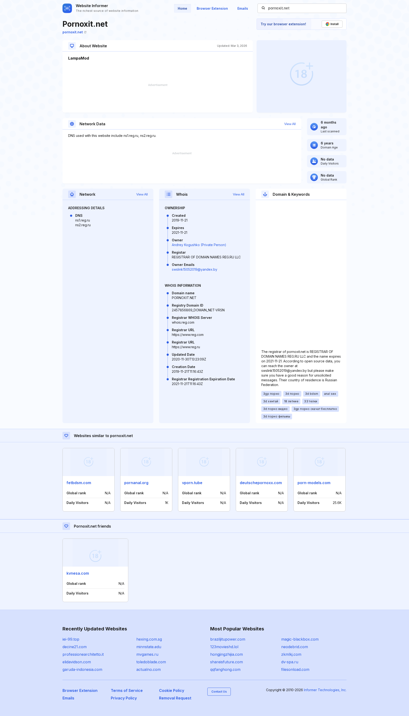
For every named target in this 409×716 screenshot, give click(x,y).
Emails (242, 8)
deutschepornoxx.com (261, 482)
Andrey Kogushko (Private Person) (199, 245)
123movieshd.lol (224, 646)
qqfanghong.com (225, 669)
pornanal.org (136, 482)
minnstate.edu (148, 646)
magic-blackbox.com (300, 639)
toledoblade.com (151, 662)
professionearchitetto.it (83, 654)
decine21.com (74, 646)
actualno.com (148, 669)
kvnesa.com (78, 573)
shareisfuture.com (226, 662)
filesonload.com (295, 669)
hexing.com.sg (149, 639)
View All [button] (290, 124)
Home (182, 8)
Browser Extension (212, 8)
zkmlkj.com (291, 654)
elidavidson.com (76, 662)
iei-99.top (70, 639)
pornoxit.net (72, 32)
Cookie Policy (171, 690)
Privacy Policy (124, 698)
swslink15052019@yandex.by (194, 269)
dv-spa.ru (289, 662)
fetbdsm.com (79, 482)
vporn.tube (192, 482)
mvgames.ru (147, 654)
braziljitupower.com (227, 639)
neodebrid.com (294, 646)
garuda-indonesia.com (82, 669)
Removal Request (175, 698)
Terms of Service (127, 690)
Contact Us (219, 691)
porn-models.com (314, 482)
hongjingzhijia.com (226, 654)
